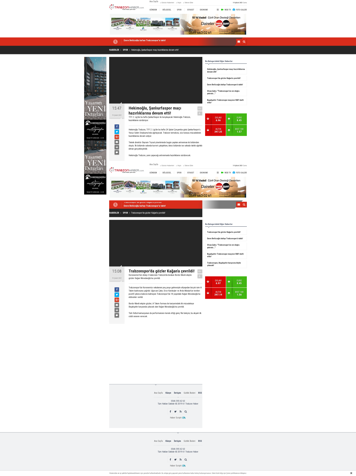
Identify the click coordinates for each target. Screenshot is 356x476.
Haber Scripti (175, 417)
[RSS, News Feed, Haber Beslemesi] (180, 411)
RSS (200, 393)
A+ (199, 108)
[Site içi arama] (244, 41)
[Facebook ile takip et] (170, 411)
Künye (168, 393)
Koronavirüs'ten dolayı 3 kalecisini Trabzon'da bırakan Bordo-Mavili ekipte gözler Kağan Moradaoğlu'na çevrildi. (160, 277)
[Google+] (117, 137)
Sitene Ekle (189, 3)
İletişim (177, 393)
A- (200, 113)
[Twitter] (117, 132)
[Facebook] (117, 126)
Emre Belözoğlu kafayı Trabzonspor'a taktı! (145, 204)
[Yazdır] (117, 147)
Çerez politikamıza (233, 473)
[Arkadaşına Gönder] (117, 142)
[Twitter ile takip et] (175, 411)
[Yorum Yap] (117, 152)
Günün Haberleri (167, 3)
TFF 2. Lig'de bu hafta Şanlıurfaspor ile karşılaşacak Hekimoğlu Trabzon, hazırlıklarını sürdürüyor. (160, 119)
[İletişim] (238, 41)
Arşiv (179, 3)
